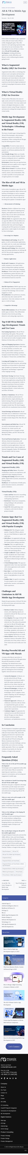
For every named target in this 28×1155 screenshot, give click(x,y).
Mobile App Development (8, 7)
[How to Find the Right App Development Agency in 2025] (14, 942)
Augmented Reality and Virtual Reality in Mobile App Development (13, 864)
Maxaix (22, 1146)
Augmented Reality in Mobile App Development (12, 868)
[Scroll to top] (24, 1152)
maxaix (4, 18)
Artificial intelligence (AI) (9, 906)
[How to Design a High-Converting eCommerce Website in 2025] (14, 977)
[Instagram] (13, 1078)
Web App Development (8, 924)
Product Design (6, 917)
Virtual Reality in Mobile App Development (12, 875)
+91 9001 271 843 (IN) (9, 1074)
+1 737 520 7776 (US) (9, 1072)
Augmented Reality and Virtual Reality (10, 860)
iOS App (4, 910)
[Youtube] (7, 1078)
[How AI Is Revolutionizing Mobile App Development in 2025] (14, 1031)
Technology (5, 922)
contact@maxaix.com (8, 1067)
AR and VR (15, 851)
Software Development (8, 919)
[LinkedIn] (10, 1078)
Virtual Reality (19, 871)
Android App (5, 903)
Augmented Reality (6, 857)
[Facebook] (4, 1078)
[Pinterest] (16, 1078)
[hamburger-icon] (25, 2)
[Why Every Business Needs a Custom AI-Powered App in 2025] (14, 960)
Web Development (7, 926)
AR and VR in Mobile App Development (11, 854)
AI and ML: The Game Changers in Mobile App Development (6, 885)
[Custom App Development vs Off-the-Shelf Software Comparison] (14, 1013)
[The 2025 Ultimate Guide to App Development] (14, 995)
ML (3, 912)
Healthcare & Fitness (7, 908)
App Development (6, 851)
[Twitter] (1, 1078)
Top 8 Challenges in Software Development (21, 884)
